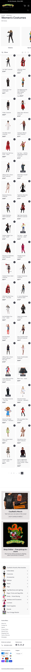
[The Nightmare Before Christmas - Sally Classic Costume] (23, 86)
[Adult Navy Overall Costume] (23, 170)
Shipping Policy (5, 633)
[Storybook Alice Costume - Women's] (23, 394)
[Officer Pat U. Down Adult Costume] (8, 170)
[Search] (28, 10)
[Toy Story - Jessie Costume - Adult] (23, 231)
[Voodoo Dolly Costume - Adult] (8, 455)
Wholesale (4, 637)
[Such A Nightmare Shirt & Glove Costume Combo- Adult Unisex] (23, 457)
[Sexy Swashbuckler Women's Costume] (23, 332)
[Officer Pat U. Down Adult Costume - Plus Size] (8, 353)
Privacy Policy (4, 629)
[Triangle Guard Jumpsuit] (23, 251)
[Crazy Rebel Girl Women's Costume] (8, 374)
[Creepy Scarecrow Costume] (23, 271)
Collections (9, 15)
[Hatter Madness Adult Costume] (8, 211)
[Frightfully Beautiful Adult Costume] (23, 190)
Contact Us (4, 625)
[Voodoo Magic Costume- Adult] (8, 231)
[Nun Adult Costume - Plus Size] (8, 394)
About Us (3, 623)
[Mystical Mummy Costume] (8, 190)
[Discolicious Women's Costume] (23, 435)
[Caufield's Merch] (15, 501)
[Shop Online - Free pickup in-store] (15, 534)
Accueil (3, 15)
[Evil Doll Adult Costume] (8, 332)
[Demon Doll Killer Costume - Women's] (8, 414)
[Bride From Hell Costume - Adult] (8, 148)
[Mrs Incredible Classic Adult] (23, 414)
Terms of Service (5, 635)
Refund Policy (4, 631)
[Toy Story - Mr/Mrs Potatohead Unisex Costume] (23, 149)
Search (3, 627)
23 (19, 473)
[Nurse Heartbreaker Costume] (23, 352)
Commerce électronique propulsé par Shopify (12, 668)
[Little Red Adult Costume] (23, 65)
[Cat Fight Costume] (8, 64)
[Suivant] (22, 473)
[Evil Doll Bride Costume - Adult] (8, 312)
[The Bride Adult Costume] (8, 128)
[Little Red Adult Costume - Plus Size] (8, 292)
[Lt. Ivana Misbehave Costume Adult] (23, 292)
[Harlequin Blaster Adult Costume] (23, 128)
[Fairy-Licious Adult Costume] (8, 435)
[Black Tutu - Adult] (23, 374)
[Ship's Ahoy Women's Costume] (23, 108)
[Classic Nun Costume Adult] (8, 85)
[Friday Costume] (8, 108)
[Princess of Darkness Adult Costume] (8, 251)
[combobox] (15, 10)
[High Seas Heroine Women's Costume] (23, 211)
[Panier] (25, 5)
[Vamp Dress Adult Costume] (23, 312)
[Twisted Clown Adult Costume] (8, 271)
